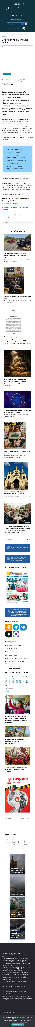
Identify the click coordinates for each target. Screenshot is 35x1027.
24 (6, 683)
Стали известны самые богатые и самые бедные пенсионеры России (17, 527)
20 (17, 681)
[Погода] (8, 818)
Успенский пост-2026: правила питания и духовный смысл (15, 493)
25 (9, 683)
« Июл (7, 691)
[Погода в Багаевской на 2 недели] (25, 818)
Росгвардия (6, 217)
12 (13, 679)
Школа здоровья (11, 655)
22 (23, 681)
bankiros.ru (25, 848)
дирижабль (13, 215)
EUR (21, 841)
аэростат (5, 215)
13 (16, 679)
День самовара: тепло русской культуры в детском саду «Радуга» (16, 769)
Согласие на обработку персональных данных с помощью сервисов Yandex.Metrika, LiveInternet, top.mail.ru (17, 998)
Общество (7, 73)
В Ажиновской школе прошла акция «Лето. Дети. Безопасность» (16, 741)
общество (22, 215)
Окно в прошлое (11, 648)
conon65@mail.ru (17, 19)
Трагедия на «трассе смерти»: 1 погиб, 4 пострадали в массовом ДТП (16, 255)
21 (20, 681)
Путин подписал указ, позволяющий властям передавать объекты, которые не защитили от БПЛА (17, 339)
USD (14, 841)
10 (6, 679)
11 (9, 679)
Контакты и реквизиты (9, 948)
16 (27, 679)
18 (9, 681)
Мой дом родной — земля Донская (17, 658)
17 (6, 681)
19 (13, 681)
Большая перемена (12, 652)
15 (23, 679)
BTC (27, 841)
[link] (17, 25)
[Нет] (33, 1021)
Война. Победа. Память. (13, 645)
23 (27, 681)
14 (20, 679)
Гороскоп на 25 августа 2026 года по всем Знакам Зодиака (17, 411)
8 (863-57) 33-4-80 (17, 15)
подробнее (9, 1018)
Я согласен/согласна (18, 1024)
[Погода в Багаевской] (17, 817)
